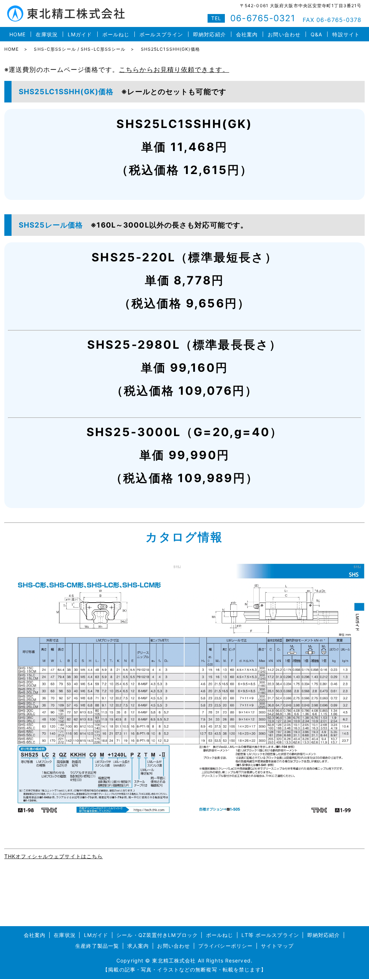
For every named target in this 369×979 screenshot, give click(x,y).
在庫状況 (46, 34)
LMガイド (80, 34)
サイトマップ (277, 946)
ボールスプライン (161, 34)
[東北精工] (184, 690)
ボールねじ (116, 34)
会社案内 (247, 34)
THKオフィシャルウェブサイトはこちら (53, 856)
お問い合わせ (284, 34)
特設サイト (346, 34)
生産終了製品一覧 (97, 946)
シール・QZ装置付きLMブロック (157, 935)
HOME (17, 34)
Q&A (316, 34)
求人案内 (138, 946)
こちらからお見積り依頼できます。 (174, 69)
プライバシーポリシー (225, 946)
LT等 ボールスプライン (270, 935)
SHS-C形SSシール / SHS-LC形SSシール (79, 49)
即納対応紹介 (209, 34)
